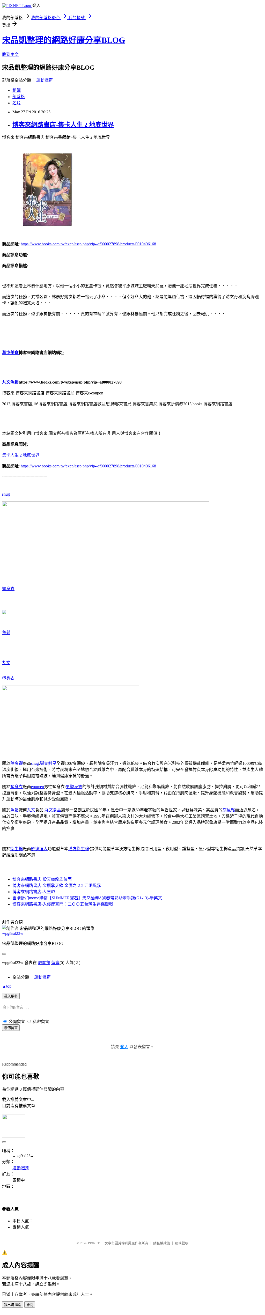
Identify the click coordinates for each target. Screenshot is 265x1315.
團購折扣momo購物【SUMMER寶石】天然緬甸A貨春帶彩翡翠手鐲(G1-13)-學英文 (87, 898)
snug (6, 494)
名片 (16, 103)
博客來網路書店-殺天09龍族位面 (42, 879)
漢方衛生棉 (78, 849)
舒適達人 (39, 849)
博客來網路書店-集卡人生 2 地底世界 (63, 124)
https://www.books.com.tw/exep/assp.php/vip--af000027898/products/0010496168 (88, 244)
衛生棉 (16, 849)
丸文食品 (53, 810)
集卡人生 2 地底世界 (20, 455)
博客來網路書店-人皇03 (33, 892)
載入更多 (11, 996)
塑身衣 (8, 588)
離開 (29, 1305)
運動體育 (44, 80)
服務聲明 (181, 1243)
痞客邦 (44, 962)
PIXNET (94, 1243)
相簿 (16, 90)
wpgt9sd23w (12, 933)
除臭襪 (16, 763)
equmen (37, 786)
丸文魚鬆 (10, 382)
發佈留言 (11, 1028)
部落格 (18, 96)
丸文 (6, 662)
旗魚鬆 (229, 810)
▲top (6, 986)
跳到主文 (10, 54)
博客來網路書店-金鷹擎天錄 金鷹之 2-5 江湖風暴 (56, 885)
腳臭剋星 (48, 763)
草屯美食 (10, 352)
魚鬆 (6, 632)
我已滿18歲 (12, 1305)
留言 (55, 962)
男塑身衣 (74, 786)
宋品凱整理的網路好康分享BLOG (63, 40)
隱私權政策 (161, 1243)
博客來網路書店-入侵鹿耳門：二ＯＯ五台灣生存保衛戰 (62, 904)
